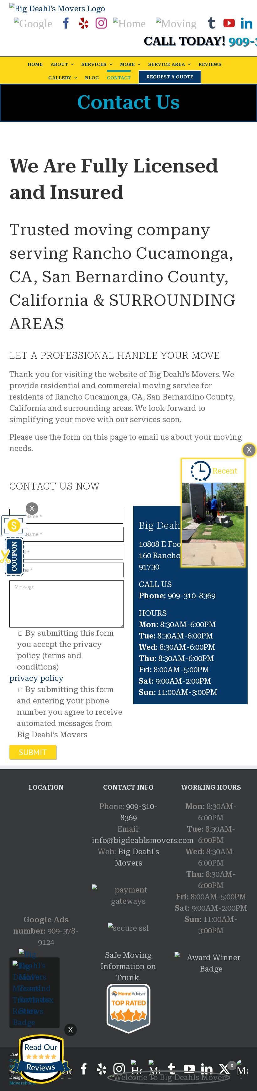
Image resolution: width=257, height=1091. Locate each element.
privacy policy (36, 678)
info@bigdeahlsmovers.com (143, 840)
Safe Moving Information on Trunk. (128, 966)
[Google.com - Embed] (45, 848)
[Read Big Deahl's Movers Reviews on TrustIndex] (34, 966)
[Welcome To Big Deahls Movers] (168, 1077)
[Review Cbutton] (40, 1059)
